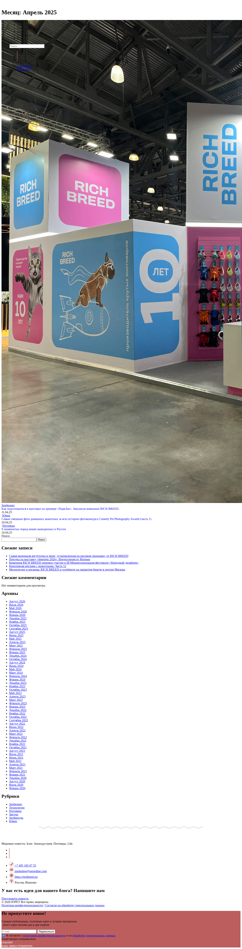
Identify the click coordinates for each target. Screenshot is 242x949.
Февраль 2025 (18, 649)
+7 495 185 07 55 (25, 865)
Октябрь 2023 (18, 689)
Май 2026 (15, 608)
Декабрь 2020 (17, 778)
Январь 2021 (17, 774)
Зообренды (24, 34)
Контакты (23, 69)
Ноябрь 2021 (17, 744)
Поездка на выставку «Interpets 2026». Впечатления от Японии (49, 559)
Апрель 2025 (17, 642)
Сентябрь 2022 (18, 720)
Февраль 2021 (18, 771)
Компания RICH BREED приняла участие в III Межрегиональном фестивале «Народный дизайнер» (74, 562)
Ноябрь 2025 (17, 621)
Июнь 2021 (16, 757)
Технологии (25, 24)
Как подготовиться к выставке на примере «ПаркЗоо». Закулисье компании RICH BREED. (60, 508)
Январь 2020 (17, 788)
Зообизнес (23, 21)
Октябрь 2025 (18, 625)
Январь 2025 (17, 652)
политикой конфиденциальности (44, 935)
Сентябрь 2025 (18, 628)
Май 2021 (15, 761)
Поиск (6, 536)
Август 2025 (17, 632)
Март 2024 (16, 672)
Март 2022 (16, 733)
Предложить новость (15, 898)
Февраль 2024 (18, 676)
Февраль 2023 (18, 703)
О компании (25, 66)
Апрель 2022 (17, 730)
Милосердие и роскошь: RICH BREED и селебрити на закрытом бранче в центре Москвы (67, 569)
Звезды (21, 31)
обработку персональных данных (94, 935)
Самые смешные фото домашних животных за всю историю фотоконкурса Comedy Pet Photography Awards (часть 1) (76, 519)
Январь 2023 (17, 706)
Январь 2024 (17, 679)
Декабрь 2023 (17, 682)
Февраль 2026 (18, 611)
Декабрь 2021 (17, 740)
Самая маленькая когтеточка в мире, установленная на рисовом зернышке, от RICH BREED (68, 556)
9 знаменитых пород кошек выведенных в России (34, 529)
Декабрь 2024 (17, 655)
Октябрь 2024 (18, 659)
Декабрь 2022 (17, 710)
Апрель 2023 (17, 696)
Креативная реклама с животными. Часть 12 (37, 566)
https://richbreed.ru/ (26, 876)
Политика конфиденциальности (22, 905)
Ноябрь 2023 (17, 686)
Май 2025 (15, 638)
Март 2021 (16, 767)
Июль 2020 (16, 784)
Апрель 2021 (17, 764)
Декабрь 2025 (17, 618)
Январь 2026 (17, 615)
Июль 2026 (16, 604)
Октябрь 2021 (18, 747)
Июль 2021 (16, 754)
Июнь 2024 (16, 666)
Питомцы (23, 28)
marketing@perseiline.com (30, 871)
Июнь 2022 (16, 727)
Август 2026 (17, 601)
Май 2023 (15, 693)
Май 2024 (15, 669)
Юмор (21, 38)
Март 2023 (16, 699)
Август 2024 (17, 662)
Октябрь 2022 (18, 716)
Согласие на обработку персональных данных (75, 905)
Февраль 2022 (18, 737)
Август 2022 (17, 723)
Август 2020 (17, 781)
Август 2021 (17, 750)
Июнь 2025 (16, 635)
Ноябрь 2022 (17, 713)
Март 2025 (16, 645)
